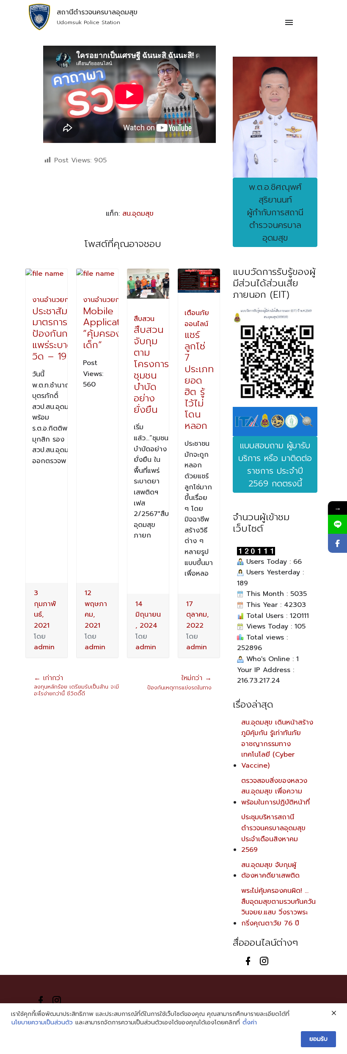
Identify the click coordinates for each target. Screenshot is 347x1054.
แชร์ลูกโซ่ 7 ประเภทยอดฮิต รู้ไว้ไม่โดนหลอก (199, 380)
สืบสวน (144, 319)
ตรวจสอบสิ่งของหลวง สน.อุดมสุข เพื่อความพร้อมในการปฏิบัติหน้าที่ (275, 791)
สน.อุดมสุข (138, 214)
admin (44, 647)
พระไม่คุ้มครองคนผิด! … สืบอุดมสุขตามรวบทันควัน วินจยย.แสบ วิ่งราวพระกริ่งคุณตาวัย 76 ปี (278, 907)
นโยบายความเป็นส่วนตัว (42, 1022)
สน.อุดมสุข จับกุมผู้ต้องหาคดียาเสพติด (270, 870)
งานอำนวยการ (54, 300)
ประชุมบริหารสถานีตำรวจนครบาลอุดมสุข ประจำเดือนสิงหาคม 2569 (273, 833)
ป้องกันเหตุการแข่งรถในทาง (179, 683)
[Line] (337, 524)
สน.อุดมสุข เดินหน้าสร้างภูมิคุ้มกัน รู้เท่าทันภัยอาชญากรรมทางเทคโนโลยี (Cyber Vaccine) (277, 744)
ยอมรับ (318, 1039)
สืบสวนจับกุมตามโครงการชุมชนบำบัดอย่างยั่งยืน (151, 369)
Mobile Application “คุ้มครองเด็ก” (108, 328)
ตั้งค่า (249, 1022)
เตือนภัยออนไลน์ (197, 318)
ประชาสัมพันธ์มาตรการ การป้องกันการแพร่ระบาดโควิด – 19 (58, 334)
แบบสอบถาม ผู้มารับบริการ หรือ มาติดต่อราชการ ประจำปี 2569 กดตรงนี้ (275, 464)
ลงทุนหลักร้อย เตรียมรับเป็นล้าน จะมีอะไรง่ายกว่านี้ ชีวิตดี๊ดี (76, 686)
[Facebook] (337, 543)
